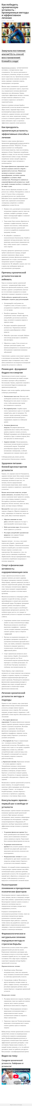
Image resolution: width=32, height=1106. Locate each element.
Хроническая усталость (9, 68)
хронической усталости (17, 143)
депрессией (8, 634)
